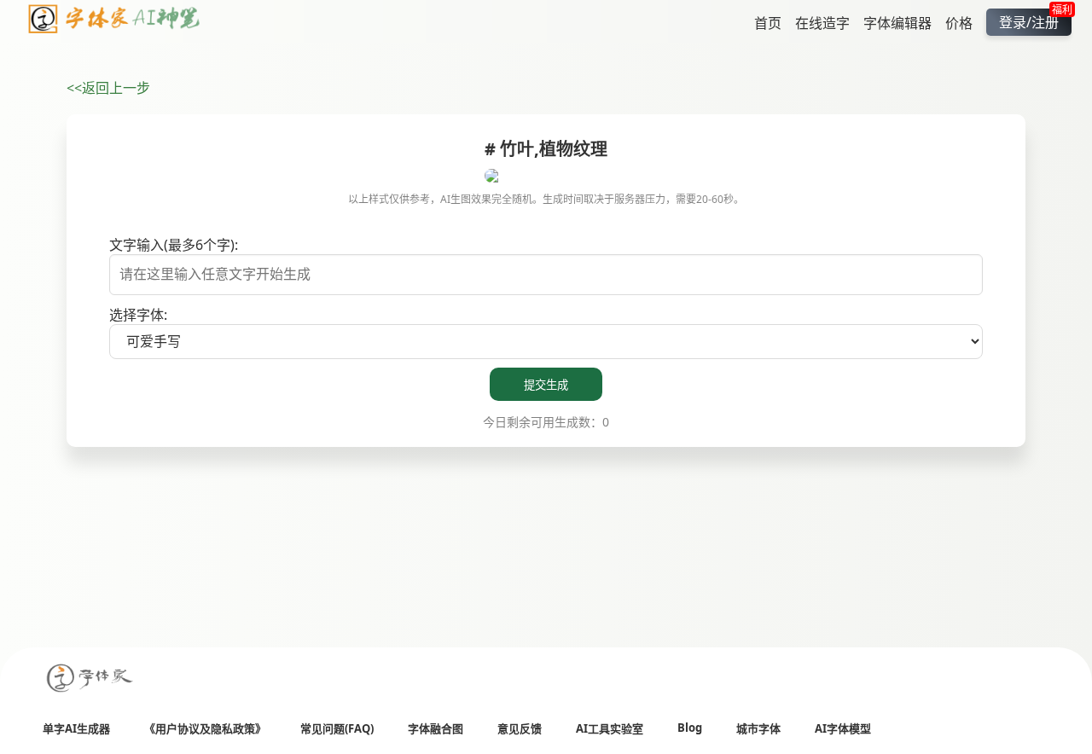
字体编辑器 (897, 22)
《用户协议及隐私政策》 (205, 728)
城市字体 (758, 728)
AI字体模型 (843, 728)
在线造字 (822, 22)
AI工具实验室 (609, 728)
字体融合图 (435, 728)
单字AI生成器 (76, 728)
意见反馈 (519, 728)
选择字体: (138, 314)
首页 (767, 22)
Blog (689, 727)
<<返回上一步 (108, 87)
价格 (959, 22)
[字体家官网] (90, 679)
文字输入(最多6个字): (173, 244)
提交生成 (546, 385)
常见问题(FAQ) (337, 728)
